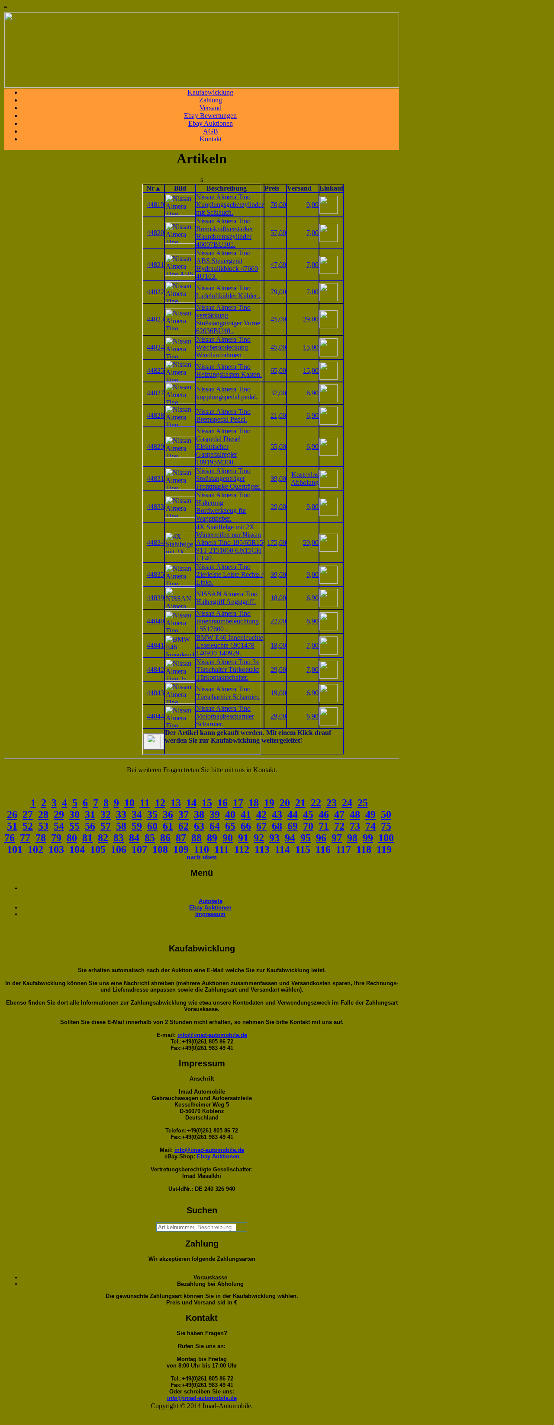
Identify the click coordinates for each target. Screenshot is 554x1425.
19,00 (278, 693)
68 (277, 826)
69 (292, 826)
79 (56, 837)
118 (363, 849)
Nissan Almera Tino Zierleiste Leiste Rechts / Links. (229, 574)
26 (12, 814)
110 (201, 849)
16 (222, 802)
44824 (155, 347)
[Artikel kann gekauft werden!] (153, 741)
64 (214, 826)
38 (199, 814)
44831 (155, 478)
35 (152, 814)
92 (259, 837)
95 (305, 837)
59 (137, 826)
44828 (155, 415)
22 (316, 802)
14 (191, 802)
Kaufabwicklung (210, 92)
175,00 (276, 542)
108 (160, 849)
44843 (155, 693)
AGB (210, 131)
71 (324, 826)
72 (339, 826)
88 (196, 837)
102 (35, 849)
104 (77, 849)
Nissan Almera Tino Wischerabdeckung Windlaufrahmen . (223, 347)
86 (165, 837)
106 (118, 849)
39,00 (278, 478)
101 (15, 849)
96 (321, 837)
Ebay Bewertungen (210, 115)
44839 (155, 597)
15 (207, 802)
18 (253, 802)
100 (386, 837)
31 (90, 814)
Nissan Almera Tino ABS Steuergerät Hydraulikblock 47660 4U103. (227, 264)
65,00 (278, 370)
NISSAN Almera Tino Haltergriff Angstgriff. (227, 597)
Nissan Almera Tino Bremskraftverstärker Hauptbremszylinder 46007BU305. (224, 232)
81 (87, 837)
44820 (155, 232)
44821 (155, 264)
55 (74, 826)
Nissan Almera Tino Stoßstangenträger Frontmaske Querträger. (228, 478)
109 (181, 849)
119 (384, 849)
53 (43, 826)
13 (176, 802)
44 (292, 814)
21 (300, 802)
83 (118, 837)
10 (129, 802)
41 (246, 814)
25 (363, 802)
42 (261, 814)
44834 (155, 542)
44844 (155, 716)
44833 (155, 506)
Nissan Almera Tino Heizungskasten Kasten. (229, 370)
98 (352, 837)
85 (150, 837)
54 (59, 826)
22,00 (278, 621)
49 (370, 814)
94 (290, 837)
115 (302, 849)
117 (343, 849)
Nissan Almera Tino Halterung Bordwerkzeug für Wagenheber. (223, 506)
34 (137, 814)
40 (230, 814)
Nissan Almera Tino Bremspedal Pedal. (223, 415)
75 (386, 826)
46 (324, 814)
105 (98, 849)
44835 (155, 574)
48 (355, 814)
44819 (155, 204)
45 (308, 814)
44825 (155, 370)
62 (183, 826)
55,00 (278, 446)
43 (277, 814)
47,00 (278, 264)
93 (274, 837)
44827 (155, 393)
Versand (211, 107)
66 (246, 826)
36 (168, 814)
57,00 (278, 232)
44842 (155, 669)
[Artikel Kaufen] (328, 211)
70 (308, 826)
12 (160, 802)
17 (238, 802)
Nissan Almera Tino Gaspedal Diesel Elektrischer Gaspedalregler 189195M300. (223, 446)
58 (121, 826)
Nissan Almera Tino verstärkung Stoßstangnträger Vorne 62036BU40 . (228, 319)
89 (212, 837)
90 (227, 837)
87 (181, 837)
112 (241, 849)
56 (90, 826)
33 (121, 814)
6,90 (312, 393)
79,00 (278, 292)
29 (59, 814)
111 (221, 849)
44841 (155, 645)
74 (370, 826)
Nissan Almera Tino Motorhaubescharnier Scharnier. (225, 716)
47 (339, 814)
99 (368, 837)
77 (25, 837)
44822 (155, 292)
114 (282, 849)
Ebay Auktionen (210, 123)
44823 (155, 319)
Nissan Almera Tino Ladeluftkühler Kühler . (228, 291)
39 (214, 814)
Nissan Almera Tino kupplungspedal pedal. (227, 393)
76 (9, 837)
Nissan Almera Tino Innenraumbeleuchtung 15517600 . (227, 621)
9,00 (312, 204)
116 (323, 849)
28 (43, 814)
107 (139, 849)
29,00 (311, 319)
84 (134, 837)
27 (28, 814)
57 (105, 826)
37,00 (278, 393)
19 (269, 802)
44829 (155, 446)
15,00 (311, 347)
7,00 (312, 232)
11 (145, 802)
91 (243, 837)
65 (230, 826)
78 (40, 837)
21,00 (278, 415)
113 (262, 849)
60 (152, 826)
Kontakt (211, 139)
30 (74, 814)
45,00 (278, 319)
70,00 (278, 204)
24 (347, 802)
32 (105, 814)
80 (72, 837)
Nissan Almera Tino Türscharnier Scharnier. (228, 692)
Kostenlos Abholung (305, 478)
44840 (155, 621)
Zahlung (210, 100)
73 (355, 826)
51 (12, 826)
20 (285, 802)
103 (56, 849)
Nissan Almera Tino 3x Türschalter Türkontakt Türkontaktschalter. (227, 669)
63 (199, 826)
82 (103, 837)
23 (331, 802)
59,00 (311, 542)
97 (337, 837)
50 (386, 814)
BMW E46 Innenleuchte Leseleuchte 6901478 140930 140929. (229, 645)
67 (261, 826)
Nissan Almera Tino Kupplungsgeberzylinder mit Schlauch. (230, 204)
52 (28, 826)
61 (168, 826)
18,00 (278, 597)
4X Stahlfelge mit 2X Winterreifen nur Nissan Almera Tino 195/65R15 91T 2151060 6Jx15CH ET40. (229, 542)
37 (183, 814)
